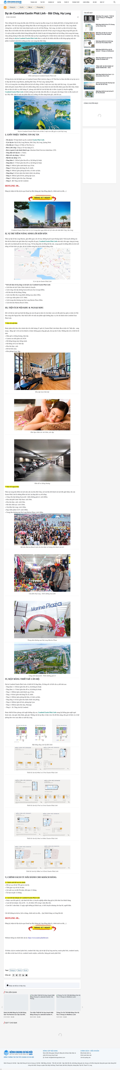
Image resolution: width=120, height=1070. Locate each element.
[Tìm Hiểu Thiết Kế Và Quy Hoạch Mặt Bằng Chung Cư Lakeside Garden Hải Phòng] (42, 1002)
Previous (2, 1007)
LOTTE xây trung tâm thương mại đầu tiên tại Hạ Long (105, 83)
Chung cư (51, 2)
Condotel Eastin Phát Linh (14, 92)
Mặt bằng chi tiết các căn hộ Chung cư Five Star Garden (104, 33)
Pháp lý (66, 2)
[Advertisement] (99, 156)
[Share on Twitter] (16, 975)
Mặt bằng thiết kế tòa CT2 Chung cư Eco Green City (105, 25)
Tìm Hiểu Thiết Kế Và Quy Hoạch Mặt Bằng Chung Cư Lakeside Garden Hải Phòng (41, 1014)
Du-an (25, 970)
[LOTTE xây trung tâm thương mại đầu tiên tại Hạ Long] (89, 85)
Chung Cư (12, 7)
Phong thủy (76, 2)
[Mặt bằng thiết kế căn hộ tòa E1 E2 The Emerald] (89, 94)
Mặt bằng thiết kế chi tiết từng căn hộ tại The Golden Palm (104, 41)
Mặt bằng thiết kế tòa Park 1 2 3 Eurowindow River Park (105, 75)
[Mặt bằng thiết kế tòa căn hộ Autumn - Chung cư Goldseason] (89, 52)
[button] (114, 2)
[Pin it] (20, 975)
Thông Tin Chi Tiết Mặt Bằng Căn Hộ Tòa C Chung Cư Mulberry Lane (67, 1013)
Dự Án (22, 7)
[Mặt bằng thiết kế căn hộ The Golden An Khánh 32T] (89, 60)
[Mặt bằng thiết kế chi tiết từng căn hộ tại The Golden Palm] (89, 44)
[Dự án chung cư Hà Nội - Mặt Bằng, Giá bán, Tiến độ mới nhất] (13, 2)
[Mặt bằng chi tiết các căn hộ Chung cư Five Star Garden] (89, 35)
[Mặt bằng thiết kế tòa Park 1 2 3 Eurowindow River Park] (89, 77)
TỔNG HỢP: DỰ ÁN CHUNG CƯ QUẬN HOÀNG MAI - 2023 (104, 66)
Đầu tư (102, 2)
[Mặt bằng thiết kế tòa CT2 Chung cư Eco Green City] (89, 27)
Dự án (59, 2)
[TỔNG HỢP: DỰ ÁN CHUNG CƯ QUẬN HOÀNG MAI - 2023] (89, 69)
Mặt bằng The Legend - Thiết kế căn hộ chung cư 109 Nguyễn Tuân (105, 17)
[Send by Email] (26, 975)
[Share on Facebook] (13, 975)
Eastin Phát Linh (38, 140)
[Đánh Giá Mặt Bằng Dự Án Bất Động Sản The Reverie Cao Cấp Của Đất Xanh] (16, 1002)
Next (82, 1007)
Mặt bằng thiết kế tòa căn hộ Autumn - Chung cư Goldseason (105, 50)
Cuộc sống (86, 2)
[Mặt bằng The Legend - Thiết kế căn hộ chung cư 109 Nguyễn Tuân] (89, 19)
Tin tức (42, 2)
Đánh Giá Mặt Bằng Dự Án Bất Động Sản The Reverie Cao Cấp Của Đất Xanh (15, 1014)
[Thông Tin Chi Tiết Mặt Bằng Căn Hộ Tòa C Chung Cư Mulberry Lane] (68, 1002)
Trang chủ (33, 2)
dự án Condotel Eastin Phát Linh (26, 38)
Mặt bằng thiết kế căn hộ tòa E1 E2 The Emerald (105, 91)
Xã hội (95, 2)
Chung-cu (12, 970)
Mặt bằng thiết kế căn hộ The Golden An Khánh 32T (104, 58)
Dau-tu (20, 970)
